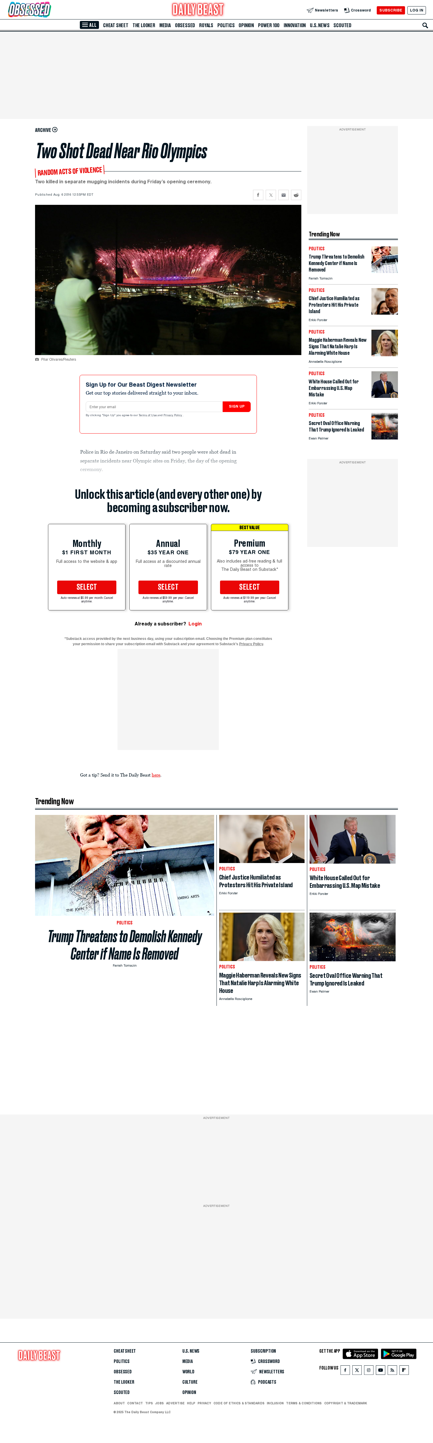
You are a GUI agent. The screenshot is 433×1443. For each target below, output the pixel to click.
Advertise (175, 1403)
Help (191, 1403)
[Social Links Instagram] (368, 1371)
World (188, 1372)
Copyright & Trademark (345, 1403)
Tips (149, 1403)
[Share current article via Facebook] (258, 195)
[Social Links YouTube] (380, 1371)
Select (87, 587)
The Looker (144, 25)
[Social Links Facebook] (345, 1371)
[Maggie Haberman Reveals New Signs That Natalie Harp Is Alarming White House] (384, 354)
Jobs (159, 1403)
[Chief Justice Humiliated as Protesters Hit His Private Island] (384, 313)
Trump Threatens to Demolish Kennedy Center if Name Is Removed (125, 945)
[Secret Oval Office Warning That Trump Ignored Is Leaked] (384, 437)
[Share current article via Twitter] (271, 195)
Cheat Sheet (115, 25)
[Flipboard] (404, 1371)
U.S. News (319, 25)
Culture (190, 1382)
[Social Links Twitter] (357, 1371)
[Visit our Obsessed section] (48, 10)
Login (195, 624)
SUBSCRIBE (390, 10)
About (119, 1403)
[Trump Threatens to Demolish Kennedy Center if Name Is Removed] (384, 271)
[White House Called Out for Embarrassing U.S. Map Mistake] (384, 396)
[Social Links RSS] (392, 1371)
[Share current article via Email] (283, 195)
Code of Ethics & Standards (239, 1403)
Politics (225, 25)
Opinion (246, 25)
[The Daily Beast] (198, 10)
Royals (206, 25)
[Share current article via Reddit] (296, 195)
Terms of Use (148, 415)
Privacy (204, 1403)
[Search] (425, 25)
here (156, 774)
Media (165, 25)
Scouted (342, 25)
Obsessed (185, 25)
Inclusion (275, 1403)
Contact (135, 1403)
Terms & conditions (304, 1403)
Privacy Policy (173, 415)
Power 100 (269, 25)
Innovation (295, 25)
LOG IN (416, 10)
